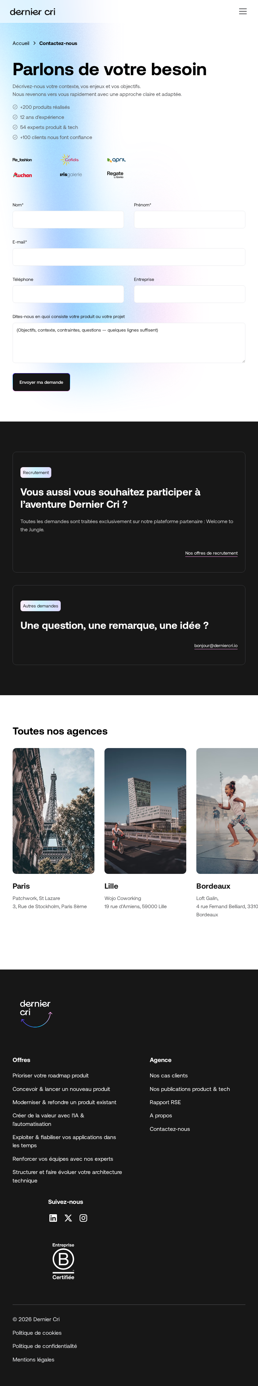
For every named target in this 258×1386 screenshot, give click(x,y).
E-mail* (20, 241)
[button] (241, 11)
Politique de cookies (37, 1332)
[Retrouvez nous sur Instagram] (83, 1218)
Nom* (18, 204)
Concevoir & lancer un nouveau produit (61, 1088)
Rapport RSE (165, 1101)
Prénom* (142, 204)
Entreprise (144, 279)
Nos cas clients (169, 1075)
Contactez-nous (170, 1128)
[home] (32, 11)
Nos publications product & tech (190, 1088)
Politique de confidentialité (45, 1345)
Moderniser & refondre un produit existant (64, 1101)
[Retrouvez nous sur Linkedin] (53, 1218)
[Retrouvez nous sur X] (68, 1218)
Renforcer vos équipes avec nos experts (63, 1158)
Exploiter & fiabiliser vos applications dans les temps (64, 1140)
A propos (161, 1115)
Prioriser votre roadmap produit (51, 1075)
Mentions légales (33, 1359)
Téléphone (23, 279)
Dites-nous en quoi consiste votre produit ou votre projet (69, 316)
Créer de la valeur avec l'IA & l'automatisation (48, 1119)
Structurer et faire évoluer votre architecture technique (67, 1175)
